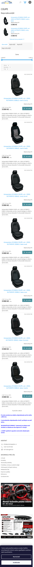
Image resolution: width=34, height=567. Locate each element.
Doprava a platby (5, 472)
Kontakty (3, 460)
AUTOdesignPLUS (8, 450)
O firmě (3, 458)
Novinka (7, 67)
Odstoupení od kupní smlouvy (9, 467)
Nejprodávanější (6, 48)
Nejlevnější (12, 44)
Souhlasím (16, 563)
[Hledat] (20, 2)
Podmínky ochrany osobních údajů (10, 465)
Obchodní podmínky (6, 463)
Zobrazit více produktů (16, 39)
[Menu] (30, 2)
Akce (6, 65)
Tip (6, 69)
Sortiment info (5, 476)
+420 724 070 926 (8, 447)
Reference (4, 474)
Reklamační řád (5, 469)
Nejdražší (19, 44)
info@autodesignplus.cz (10, 444)
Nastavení (16, 557)
